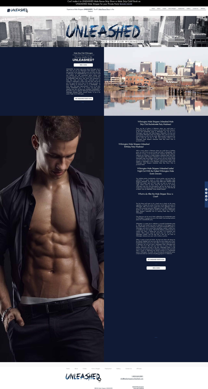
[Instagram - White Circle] (206, 189)
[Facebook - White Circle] (206, 193)
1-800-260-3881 (137, 376)
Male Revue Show (104, 9)
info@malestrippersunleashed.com (131, 379)
